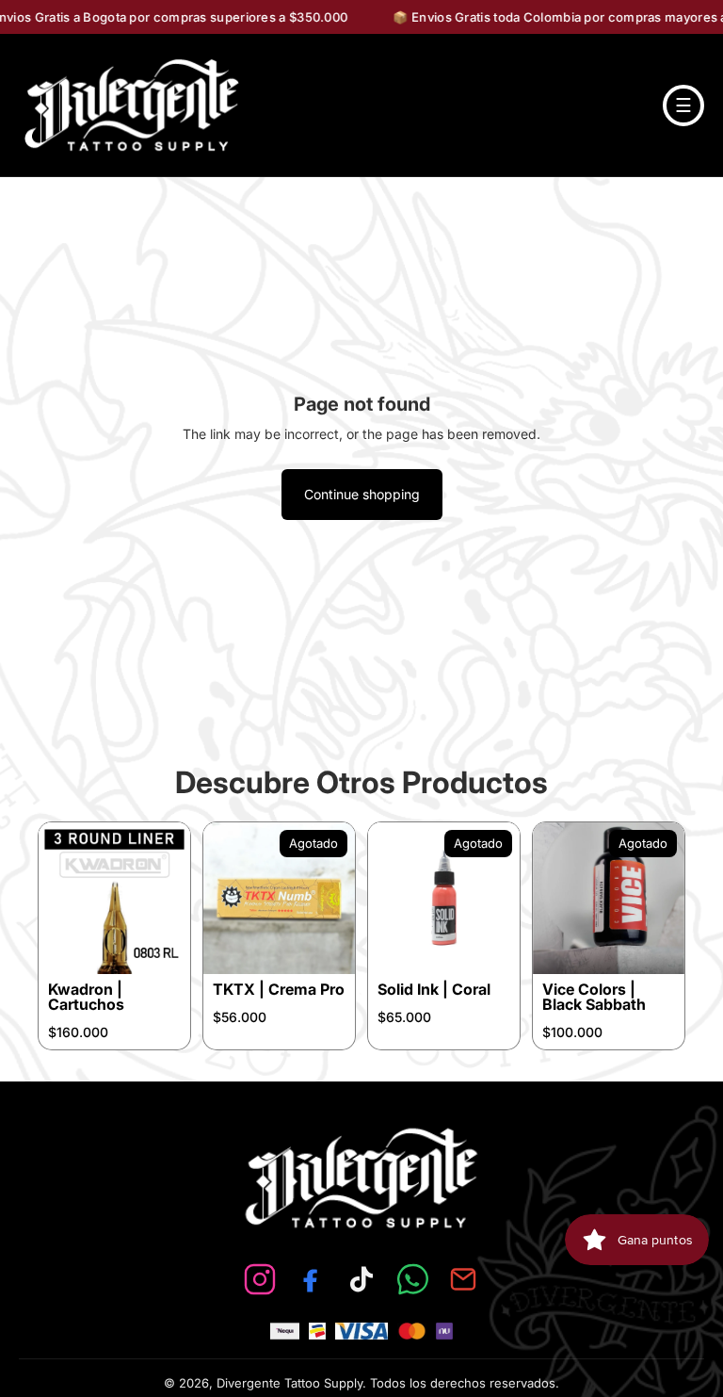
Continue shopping (362, 494)
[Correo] (463, 1279)
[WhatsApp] (412, 1279)
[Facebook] (311, 1279)
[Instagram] (260, 1279)
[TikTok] (361, 1279)
